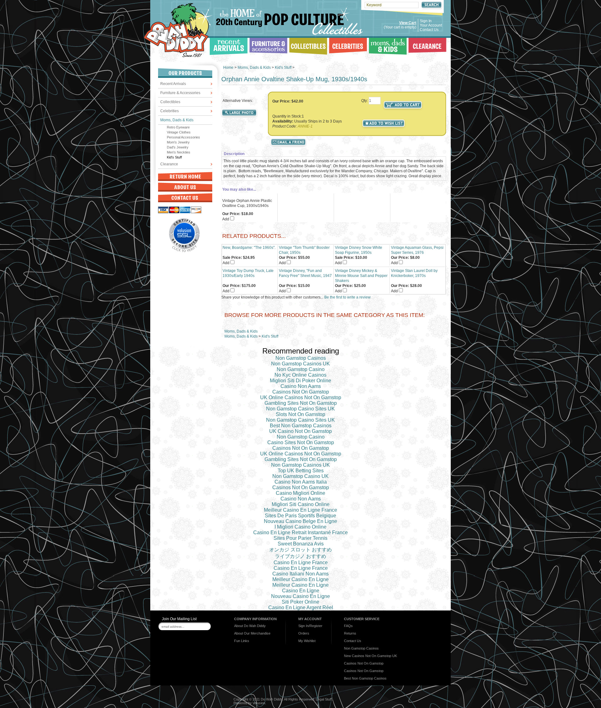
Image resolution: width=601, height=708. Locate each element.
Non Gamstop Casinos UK (300, 363)
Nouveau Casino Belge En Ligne (300, 521)
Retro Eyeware (178, 127)
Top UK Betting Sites (301, 470)
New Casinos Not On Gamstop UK (370, 656)
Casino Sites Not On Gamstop (300, 442)
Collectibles (170, 102)
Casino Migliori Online (300, 493)
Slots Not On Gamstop (300, 414)
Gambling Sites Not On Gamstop (301, 403)
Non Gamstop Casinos (300, 358)
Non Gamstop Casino (301, 369)
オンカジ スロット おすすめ (300, 549)
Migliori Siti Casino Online (301, 504)
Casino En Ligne (300, 590)
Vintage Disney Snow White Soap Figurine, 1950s (358, 250)
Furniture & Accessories (180, 93)
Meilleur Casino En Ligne (300, 579)
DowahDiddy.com (178, 30)
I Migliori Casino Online (300, 527)
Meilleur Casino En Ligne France (300, 510)
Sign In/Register (310, 626)
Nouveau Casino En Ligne (300, 596)
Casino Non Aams (300, 386)
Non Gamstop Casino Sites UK (300, 408)
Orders (303, 633)
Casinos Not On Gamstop (300, 391)
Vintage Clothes (179, 132)
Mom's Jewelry (178, 142)
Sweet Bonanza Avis (301, 543)
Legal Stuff (324, 699)
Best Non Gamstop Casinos (300, 425)
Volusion (259, 703)
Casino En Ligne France (301, 562)
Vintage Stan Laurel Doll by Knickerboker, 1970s (414, 273)
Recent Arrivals (173, 84)
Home (228, 67)
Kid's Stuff (174, 157)
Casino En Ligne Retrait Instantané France (300, 532)
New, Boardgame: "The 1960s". (249, 247)
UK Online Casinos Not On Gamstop (300, 397)
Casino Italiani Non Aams (300, 573)
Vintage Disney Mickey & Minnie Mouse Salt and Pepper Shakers (361, 276)
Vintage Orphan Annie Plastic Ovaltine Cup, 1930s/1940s (247, 203)
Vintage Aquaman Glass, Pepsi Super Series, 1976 (417, 250)
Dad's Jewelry (177, 147)
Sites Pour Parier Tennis (300, 538)
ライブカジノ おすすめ (300, 556)
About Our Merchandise (252, 633)
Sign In (426, 21)
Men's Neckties (178, 152)
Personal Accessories (183, 137)
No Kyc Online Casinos (300, 375)
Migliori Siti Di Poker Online (300, 380)
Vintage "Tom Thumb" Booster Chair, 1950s (304, 250)
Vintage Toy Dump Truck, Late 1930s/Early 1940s (248, 273)
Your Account (431, 25)
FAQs (348, 626)
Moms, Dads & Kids (176, 120)
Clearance (169, 164)
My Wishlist (307, 641)
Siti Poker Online (300, 602)
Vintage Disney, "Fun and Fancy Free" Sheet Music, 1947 (305, 273)
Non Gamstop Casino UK (300, 476)
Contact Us (429, 30)
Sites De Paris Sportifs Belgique (300, 515)
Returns (350, 633)
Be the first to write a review (347, 297)
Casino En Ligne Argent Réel (300, 607)
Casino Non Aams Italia (301, 482)
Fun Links (241, 641)
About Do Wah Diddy (250, 626)
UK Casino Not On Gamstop (300, 431)
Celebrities (169, 111)
